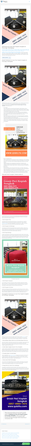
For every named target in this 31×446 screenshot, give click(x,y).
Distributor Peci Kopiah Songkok (14, 49)
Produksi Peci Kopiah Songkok (18, 50)
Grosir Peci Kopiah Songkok (23, 49)
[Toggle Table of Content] (9, 57)
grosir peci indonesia (13, 355)
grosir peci (23, 336)
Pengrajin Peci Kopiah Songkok (9, 50)
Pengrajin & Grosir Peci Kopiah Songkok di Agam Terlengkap (10, 435)
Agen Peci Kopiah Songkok (6, 49)
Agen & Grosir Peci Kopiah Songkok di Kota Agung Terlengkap (10, 436)
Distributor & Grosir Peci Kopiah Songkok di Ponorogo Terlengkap (11, 52)
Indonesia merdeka (4, 223)
